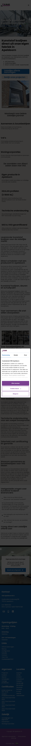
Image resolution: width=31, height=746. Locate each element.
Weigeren (15, 394)
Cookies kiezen (14, 388)
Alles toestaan (15, 383)
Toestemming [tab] (6, 355)
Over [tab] (25, 355)
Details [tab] (16, 355)
